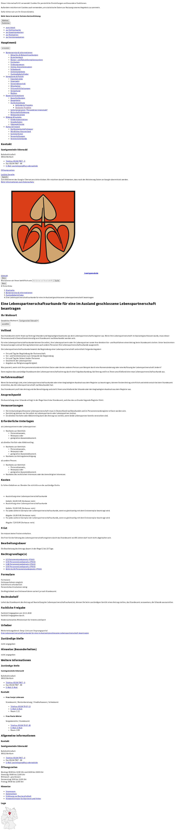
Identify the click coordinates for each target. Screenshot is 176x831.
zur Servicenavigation (15, 37)
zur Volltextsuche (13, 30)
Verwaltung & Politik (14, 76)
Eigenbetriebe (17, 79)
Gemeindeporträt (18, 83)
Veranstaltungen (18, 136)
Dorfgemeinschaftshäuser (22, 129)
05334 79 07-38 (21, 725)
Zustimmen (6, 23)
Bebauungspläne (18, 114)
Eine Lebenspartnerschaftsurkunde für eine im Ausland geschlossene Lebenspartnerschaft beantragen (45, 633)
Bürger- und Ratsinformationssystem (27, 59)
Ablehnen (5, 20)
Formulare (15, 62)
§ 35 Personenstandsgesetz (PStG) (20, 562)
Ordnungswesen (17, 64)
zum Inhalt (10, 27)
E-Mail (11, 687)
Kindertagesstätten (19, 119)
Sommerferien (17, 134)
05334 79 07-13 (21, 706)
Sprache (5, 177)
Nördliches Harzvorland (21, 131)
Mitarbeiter (15, 86)
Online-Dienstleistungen (21, 67)
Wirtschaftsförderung (20, 112)
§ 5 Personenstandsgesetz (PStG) (20, 559)
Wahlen (14, 93)
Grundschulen (16, 122)
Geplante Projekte (23, 107)
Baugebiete (15, 100)
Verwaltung (15, 91)
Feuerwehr (15, 81)
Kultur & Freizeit (13, 126)
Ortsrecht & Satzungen (20, 88)
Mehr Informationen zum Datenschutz (17, 182)
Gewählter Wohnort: (9, 320)
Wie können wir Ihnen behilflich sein (16, 280)
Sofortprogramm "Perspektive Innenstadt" (29, 110)
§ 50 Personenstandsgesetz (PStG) (20, 566)
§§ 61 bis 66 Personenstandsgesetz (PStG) (24, 569)
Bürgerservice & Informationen (19, 52)
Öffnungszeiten (7, 170)
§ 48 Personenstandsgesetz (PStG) (20, 564)
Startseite (10, 290)
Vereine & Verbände (19, 138)
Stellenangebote (18, 71)
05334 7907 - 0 (15, 161)
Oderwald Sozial (17, 124)
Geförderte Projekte (24, 105)
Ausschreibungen (18, 98)
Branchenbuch (17, 57)
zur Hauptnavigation (14, 32)
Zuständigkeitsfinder (19, 74)
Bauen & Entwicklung (15, 95)
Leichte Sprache (8, 174)
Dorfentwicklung (18, 103)
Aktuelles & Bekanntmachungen (24, 55)
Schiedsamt (15, 69)
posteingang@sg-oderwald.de (22, 166)
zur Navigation (12, 34)
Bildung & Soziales (14, 117)
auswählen (5, 324)
